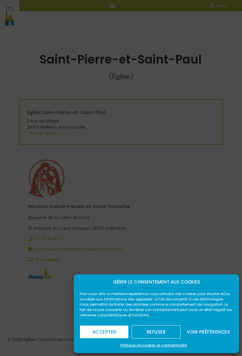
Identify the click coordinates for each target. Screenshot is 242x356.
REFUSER (156, 332)
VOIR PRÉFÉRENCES (208, 332)
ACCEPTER (104, 332)
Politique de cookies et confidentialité (153, 345)
